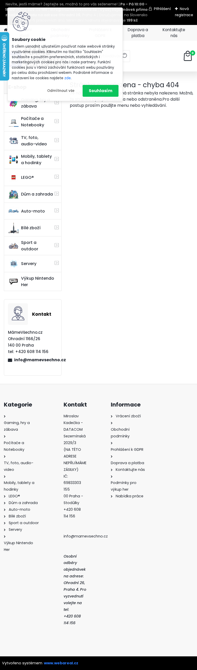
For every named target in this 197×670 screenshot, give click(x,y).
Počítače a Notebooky (32, 122)
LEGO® (27, 177)
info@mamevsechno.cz (35, 360)
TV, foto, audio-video (34, 141)
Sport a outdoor (29, 246)
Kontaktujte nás (174, 32)
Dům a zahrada (37, 194)
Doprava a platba (138, 32)
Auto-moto (33, 211)
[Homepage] (5, 30)
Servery (28, 264)
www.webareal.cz (61, 663)
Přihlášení (162, 8)
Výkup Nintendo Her (37, 281)
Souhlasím (100, 91)
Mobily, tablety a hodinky (36, 159)
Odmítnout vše (60, 90)
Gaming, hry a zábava (35, 103)
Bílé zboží (31, 228)
